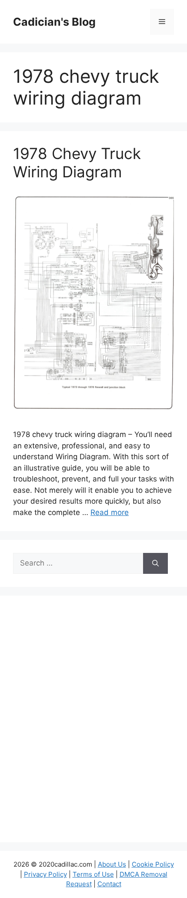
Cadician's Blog (54, 21)
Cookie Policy (153, 864)
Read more (109, 512)
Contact (109, 884)
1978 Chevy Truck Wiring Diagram (77, 162)
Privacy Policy (45, 874)
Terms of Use (93, 874)
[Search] (155, 563)
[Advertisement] (93, 724)
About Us (112, 864)
